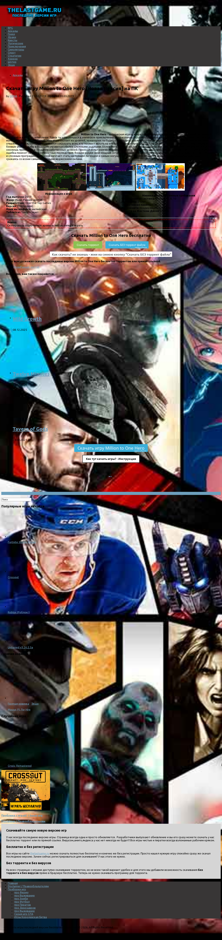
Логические (15, 43)
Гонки (11, 34)
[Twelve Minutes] (55, 372)
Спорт (12, 52)
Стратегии (14, 55)
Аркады (13, 30)
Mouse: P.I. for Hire (19, 709)
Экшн (11, 64)
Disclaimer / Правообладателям (23, 821)
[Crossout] (21, 571)
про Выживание (24, 895)
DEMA (13, 96)
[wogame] (25, 809)
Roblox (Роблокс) (19, 612)
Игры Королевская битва (30, 917)
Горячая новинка (18, 703)
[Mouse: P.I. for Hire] (50, 697)
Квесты (12, 40)
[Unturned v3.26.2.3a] (21, 641)
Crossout (13, 577)
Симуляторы (16, 49)
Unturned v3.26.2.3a (20, 647)
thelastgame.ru (39, 853)
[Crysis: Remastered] (50, 759)
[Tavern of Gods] (55, 427)
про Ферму (21, 892)
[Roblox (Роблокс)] (21, 606)
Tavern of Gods (30, 429)
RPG (10, 27)
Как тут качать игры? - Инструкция (111, 459)
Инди (16, 267)
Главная (13, 883)
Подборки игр (17, 889)
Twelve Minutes (31, 374)
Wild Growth (27, 319)
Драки (12, 37)
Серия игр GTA (23, 913)
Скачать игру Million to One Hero (112, 448)
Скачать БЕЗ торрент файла (128, 245)
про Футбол (22, 901)
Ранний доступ (29, 267)
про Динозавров (25, 907)
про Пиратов (22, 904)
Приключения (17, 46)
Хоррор (13, 58)
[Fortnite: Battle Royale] (21, 536)
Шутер (12, 61)
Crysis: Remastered (20, 765)
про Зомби (21, 898)
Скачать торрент (88, 245)
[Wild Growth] (55, 317)
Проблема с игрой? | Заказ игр (22, 815)
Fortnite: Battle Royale (22, 542)
